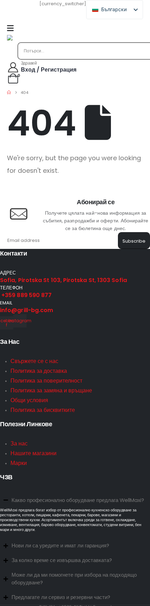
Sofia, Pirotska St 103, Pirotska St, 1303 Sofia (63, 280)
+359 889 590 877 (26, 295)
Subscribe (133, 241)
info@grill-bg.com (26, 310)
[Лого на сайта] (24, 38)
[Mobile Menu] (10, 28)
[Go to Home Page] (9, 92)
